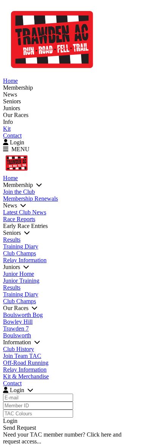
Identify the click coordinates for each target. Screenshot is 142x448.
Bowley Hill (18, 321)
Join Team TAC (22, 356)
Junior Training (21, 280)
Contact (12, 135)
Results (11, 239)
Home (10, 81)
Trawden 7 (16, 328)
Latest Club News (24, 212)
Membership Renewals (30, 198)
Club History (18, 349)
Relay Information (25, 260)
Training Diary (20, 246)
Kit (7, 128)
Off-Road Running (25, 362)
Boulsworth (17, 335)
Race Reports (19, 219)
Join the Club (19, 191)
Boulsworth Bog (23, 315)
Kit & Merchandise (26, 376)
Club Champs (19, 253)
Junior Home (18, 274)
